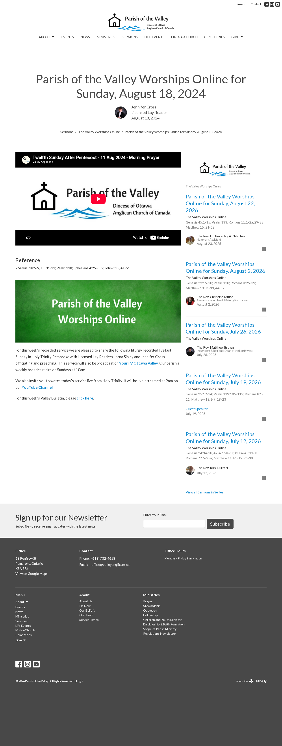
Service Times (89, 619)
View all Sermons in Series (204, 492)
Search (241, 4)
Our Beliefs (87, 610)
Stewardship (152, 606)
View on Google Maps (31, 574)
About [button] (19, 602)
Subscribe (220, 523)
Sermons (130, 37)
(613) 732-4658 (103, 558)
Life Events (154, 37)
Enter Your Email (155, 515)
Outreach (150, 610)
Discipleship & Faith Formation (164, 624)
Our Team (86, 615)
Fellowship (150, 615)
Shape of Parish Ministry (159, 629)
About (44, 37)
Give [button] (18, 640)
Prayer (147, 601)
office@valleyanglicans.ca (110, 564)
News (85, 37)
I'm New (85, 606)
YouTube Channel (37, 387)
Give (235, 37)
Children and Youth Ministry (162, 619)
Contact (256, 4)
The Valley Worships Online (99, 132)
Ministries (105, 37)
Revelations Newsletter (159, 633)
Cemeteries (214, 37)
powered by (249, 685)
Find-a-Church (184, 37)
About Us (86, 601)
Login (79, 681)
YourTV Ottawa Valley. (139, 363)
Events (67, 37)
